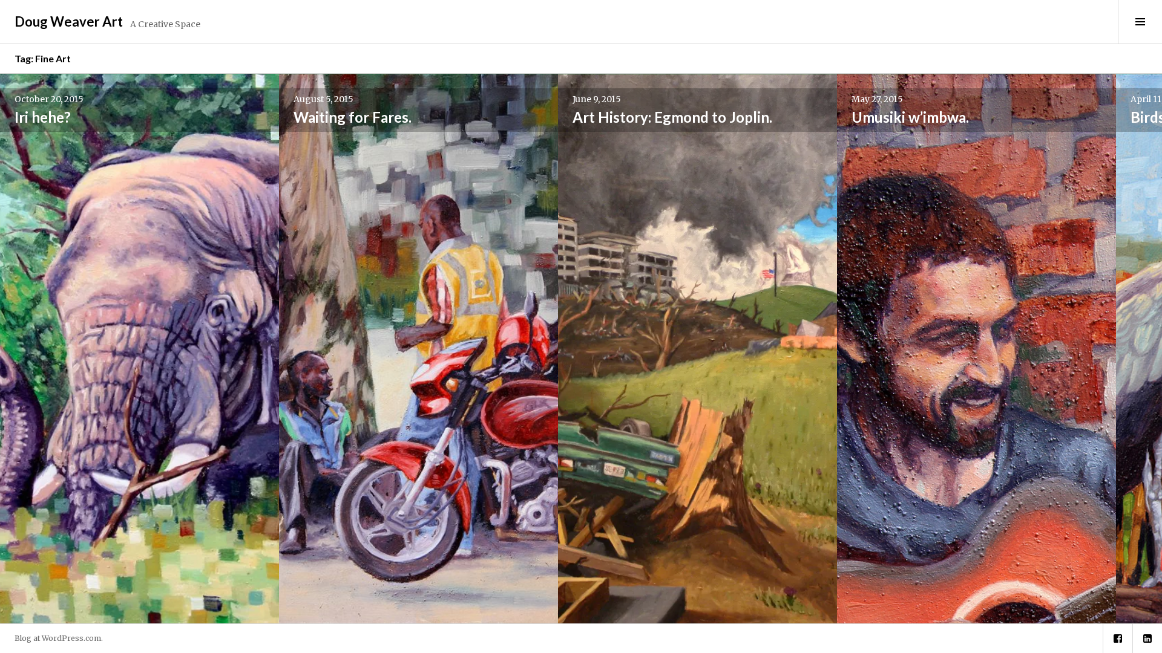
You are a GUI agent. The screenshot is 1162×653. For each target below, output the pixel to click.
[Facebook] (1117, 638)
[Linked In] (1147, 638)
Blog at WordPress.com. (59, 638)
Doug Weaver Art (69, 21)
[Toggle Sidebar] (1140, 22)
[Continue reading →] (139, 348)
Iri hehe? (43, 117)
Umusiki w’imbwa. (910, 117)
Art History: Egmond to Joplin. (672, 117)
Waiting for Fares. (353, 117)
